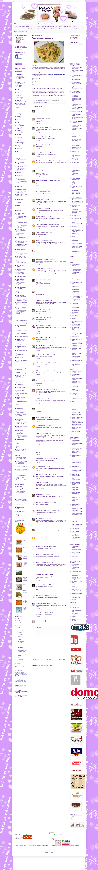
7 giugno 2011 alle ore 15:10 (44, 191)
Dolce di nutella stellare (76, 310)
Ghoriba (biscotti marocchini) (75, 394)
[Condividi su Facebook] (57, 100)
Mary (37, 144)
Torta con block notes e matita (25, 563)
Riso (17, 119)
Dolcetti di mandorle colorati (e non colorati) (76, 125)
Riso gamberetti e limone (21, 510)
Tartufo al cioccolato (76, 234)
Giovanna (38, 378)
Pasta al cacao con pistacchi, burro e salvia (21, 252)
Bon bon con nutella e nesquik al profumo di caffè (76, 86)
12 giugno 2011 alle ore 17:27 (44, 584)
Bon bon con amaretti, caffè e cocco (76, 80)
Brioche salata (19, 369)
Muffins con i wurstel (76, 415)
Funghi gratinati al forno (21, 168)
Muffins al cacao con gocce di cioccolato (76, 407)
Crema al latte (74, 521)
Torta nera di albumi (76, 356)
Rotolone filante (19, 433)
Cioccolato (46, 23)
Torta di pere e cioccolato (77, 346)
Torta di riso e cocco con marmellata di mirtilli (77, 351)
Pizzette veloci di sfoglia (21, 422)
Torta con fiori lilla (75, 486)
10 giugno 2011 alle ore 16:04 (45, 528)
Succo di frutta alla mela (77, 558)
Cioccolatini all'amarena (77, 109)
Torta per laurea (75, 510)
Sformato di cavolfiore (20, 358)
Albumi (17, 89)
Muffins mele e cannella (76, 429)
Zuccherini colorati (75, 162)
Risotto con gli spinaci (21, 278)
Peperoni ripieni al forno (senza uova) (21, 334)
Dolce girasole (75, 312)
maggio (19, 653)
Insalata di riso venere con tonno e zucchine (21, 470)
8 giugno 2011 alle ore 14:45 (51, 389)
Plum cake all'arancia (76, 325)
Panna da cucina (20, 142)
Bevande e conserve (31, 23)
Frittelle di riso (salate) (21, 165)
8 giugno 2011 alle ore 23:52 (46, 466)
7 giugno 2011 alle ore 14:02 (44, 136)
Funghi (17, 140)
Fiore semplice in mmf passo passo (76, 452)
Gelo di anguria (75, 208)
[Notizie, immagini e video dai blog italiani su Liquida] (51, 834)
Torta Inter (74, 460)
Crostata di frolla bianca (76, 299)
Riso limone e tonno (20, 511)
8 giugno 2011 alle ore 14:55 (44, 398)
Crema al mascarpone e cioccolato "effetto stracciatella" (77, 525)
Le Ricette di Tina (39, 362)
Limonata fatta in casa (76, 550)
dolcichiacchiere (39, 259)
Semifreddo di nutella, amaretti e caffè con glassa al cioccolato (77, 230)
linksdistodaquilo (39, 537)
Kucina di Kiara (39, 110)
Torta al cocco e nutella (76, 337)
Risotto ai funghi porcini (21, 274)
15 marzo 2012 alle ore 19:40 (50, 630)
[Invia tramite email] (52, 100)
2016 (18, 618)
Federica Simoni (39, 354)
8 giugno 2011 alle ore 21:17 (50, 449)
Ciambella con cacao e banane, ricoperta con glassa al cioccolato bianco (76, 276)
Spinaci (18, 136)
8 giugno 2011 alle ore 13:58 (46, 378)
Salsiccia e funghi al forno (21, 350)
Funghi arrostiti (19, 166)
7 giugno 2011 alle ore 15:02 (46, 170)
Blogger (51, 852)
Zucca (17, 145)
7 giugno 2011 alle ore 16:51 (46, 240)
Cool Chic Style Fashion (41, 510)
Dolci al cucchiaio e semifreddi (49, 26)
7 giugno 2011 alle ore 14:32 (46, 152)
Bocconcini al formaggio (21, 368)
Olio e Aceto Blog (39, 337)
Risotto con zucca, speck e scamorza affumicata (21, 299)
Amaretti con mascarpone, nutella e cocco (77, 68)
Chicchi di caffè (75, 386)
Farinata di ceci (19, 384)
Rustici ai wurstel (20, 192)
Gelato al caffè (75, 258)
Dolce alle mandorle (76, 307)
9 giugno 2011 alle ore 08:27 (46, 482)
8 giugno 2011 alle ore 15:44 (47, 408)
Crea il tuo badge (18, 58)
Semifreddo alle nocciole (77, 227)
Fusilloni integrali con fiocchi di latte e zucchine (21, 227)
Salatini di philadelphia (21, 439)
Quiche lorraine (19, 430)
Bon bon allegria (75, 78)
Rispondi (38, 113)
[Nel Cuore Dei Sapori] (16, 57)
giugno (19, 639)
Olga (37, 118)
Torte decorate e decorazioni (21, 31)
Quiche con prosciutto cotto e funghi (20, 348)
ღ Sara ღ (38, 232)
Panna (17, 117)
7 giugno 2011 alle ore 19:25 (45, 279)
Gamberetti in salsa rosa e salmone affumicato (21, 170)
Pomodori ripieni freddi (21, 191)
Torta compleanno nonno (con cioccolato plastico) (77, 469)
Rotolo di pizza (19, 432)
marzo (19, 657)
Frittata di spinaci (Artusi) (21, 323)
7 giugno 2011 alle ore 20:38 (46, 300)
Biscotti (39, 23)
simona (37, 325)
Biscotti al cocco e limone (77, 371)
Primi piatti (46, 28)
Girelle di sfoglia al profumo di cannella (76, 131)
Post (73, 816)
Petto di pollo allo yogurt (21, 337)
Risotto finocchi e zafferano (20, 514)
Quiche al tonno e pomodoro (20, 424)
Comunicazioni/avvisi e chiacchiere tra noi (21, 104)
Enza (37, 584)
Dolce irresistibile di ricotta (77, 201)
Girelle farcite (19, 173)
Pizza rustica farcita (20, 412)
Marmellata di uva (75, 556)
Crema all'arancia (75, 528)
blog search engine (18, 846)
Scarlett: (38, 216)
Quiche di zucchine (20, 429)
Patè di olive (19, 489)
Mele (17, 146)
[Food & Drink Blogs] (74, 845)
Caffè (17, 120)
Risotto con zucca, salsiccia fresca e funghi (21, 296)
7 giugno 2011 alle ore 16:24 (46, 216)
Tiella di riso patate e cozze (25, 601)
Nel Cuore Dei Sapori (19, 54)
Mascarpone (19, 125)
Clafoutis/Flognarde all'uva (77, 285)
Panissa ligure (19, 186)
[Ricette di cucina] (27, 839)
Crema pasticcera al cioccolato (76, 538)
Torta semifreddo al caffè (77, 251)
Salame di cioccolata (76, 226)
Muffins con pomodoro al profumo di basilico (77, 418)
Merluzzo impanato (20, 332)
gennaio (19, 661)
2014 (18, 622)
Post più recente (36, 659)
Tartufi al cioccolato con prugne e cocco (22, 651)
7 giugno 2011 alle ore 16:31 (53, 224)
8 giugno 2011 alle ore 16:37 (46, 425)
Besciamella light (20, 488)
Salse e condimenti (63, 28)
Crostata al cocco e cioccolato (76, 292)
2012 (18, 625)
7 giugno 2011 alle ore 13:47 (44, 118)
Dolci (39, 26)
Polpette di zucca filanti (21, 346)
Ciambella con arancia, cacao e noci (76, 273)
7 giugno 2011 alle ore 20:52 (44, 309)
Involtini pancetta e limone (21, 330)
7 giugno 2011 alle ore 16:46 (46, 232)
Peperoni (18, 148)
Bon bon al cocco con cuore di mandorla (76, 73)
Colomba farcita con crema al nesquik (76, 179)
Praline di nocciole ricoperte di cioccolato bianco (76, 143)
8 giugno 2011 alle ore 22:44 (51, 458)
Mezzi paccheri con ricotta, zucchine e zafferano (21, 245)
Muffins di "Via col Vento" (77, 420)
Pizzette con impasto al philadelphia (21, 415)
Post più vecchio (62, 659)
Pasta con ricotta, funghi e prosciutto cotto (21, 263)
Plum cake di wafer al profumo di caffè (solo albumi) (25, 550)
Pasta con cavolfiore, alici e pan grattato (21, 254)
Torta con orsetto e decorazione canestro (76, 495)
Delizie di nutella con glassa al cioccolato (25, 579)
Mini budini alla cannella (21, 642)
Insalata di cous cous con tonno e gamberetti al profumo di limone (21, 462)
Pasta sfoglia (19, 143)
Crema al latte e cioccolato (77, 523)
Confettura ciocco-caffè (76, 549)
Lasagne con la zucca (21, 235)
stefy (37, 518)
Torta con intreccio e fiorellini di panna (76, 493)
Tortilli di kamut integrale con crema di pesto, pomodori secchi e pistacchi (21, 312)
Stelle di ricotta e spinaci (21, 300)
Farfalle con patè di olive (21, 211)
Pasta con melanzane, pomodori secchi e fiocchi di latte (21, 260)
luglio (19, 637)
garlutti (37, 494)
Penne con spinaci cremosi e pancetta (20, 273)
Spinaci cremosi (19, 199)
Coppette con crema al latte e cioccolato (76, 184)
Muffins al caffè (75, 409)
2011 (18, 627)
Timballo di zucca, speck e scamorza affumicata (21, 361)
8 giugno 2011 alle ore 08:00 (50, 362)
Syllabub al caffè (75, 233)
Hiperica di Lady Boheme (41, 224)
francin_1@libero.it (19, 49)
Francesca (38, 408)
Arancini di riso (19, 319)
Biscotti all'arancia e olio (77, 372)
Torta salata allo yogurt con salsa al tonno (21, 450)
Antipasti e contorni (18, 23)
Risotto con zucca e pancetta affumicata (20, 293)
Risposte (39, 627)
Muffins (74, 26)
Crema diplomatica (75, 534)
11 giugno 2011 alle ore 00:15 (50, 537)
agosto (19, 636)
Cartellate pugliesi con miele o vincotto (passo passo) (76, 99)
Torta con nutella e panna (77, 342)
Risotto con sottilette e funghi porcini (21, 288)
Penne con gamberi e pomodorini (20, 270)
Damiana (38, 170)
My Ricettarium (39, 370)
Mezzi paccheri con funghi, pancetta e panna (22, 242)
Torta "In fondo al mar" (24, 608)
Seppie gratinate (19, 357)
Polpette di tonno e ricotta (21, 344)
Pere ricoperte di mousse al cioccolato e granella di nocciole (77, 221)
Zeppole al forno (75, 158)
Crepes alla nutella (75, 288)
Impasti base (67, 26)
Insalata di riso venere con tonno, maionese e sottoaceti (21, 473)
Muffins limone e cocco (76, 425)
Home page (49, 659)
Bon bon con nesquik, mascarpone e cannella (76, 83)
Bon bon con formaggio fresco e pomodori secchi (21, 160)
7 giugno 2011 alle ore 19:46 (46, 291)
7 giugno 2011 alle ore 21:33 (45, 325)
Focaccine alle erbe (20, 385)
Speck (42, 102)
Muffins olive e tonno (76, 431)
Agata (37, 127)
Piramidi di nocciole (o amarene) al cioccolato (76, 140)
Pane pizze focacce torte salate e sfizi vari (24, 28)
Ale (36, 309)
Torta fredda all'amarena (77, 242)
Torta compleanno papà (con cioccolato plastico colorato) (76, 471)
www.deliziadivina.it (40, 458)
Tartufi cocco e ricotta (76, 149)
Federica (38, 199)
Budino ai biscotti (75, 168)
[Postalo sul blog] (54, 100)
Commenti (74, 818)
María (37, 279)
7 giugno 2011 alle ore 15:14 (46, 199)
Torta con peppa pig (76, 497)
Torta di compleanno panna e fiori (76, 502)
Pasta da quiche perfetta (77, 614)
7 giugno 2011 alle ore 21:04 (45, 317)
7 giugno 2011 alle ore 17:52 (49, 250)
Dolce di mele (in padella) (77, 309)
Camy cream (74, 520)
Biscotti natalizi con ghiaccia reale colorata (76, 382)
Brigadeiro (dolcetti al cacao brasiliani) (76, 96)
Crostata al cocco (75, 289)
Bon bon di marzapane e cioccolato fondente (77, 89)
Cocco (17, 116)
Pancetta (18, 134)
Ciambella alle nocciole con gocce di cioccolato (76, 270)
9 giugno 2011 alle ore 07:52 (50, 474)
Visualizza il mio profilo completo (24, 41)
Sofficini (18, 443)
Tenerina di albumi (75, 336)
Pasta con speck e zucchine (21, 648)
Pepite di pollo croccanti (21, 189)
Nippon (73, 137)
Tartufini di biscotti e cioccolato (76, 153)
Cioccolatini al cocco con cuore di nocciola (77, 108)
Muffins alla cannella (76, 412)
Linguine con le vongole (21, 237)
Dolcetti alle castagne (76, 119)
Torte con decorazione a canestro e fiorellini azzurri (25, 587)
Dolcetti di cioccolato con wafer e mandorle (77, 122)
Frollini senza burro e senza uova (76, 391)
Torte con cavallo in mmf (77, 511)
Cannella (18, 127)
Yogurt (17, 130)
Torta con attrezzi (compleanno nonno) (76, 475)
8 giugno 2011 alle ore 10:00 (49, 370)
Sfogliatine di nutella (76, 145)
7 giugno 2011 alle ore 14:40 (55, 160)
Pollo (17, 150)
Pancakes (74, 316)
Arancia (18, 139)
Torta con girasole (75, 489)
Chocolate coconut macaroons (75, 102)
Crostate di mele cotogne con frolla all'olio (77, 305)
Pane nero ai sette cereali (21, 400)
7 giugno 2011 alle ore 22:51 (48, 345)
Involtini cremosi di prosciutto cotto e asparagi (21, 328)
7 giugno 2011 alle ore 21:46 (50, 337)
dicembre (20, 629)
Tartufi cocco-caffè (75, 151)
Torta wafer (74, 363)
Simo (37, 136)
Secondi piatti (74, 28)
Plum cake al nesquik (76, 324)
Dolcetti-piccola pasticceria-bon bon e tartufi (24, 26)
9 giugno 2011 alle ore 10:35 (45, 494)
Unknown (38, 268)
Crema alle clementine (76, 189)
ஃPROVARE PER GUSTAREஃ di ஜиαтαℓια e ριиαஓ (46, 180)
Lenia (37, 528)
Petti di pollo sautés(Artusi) (22, 336)
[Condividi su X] (55, 100)
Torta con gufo (74, 490)
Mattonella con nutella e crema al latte (77, 212)
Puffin (37, 317)
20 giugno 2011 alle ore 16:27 (53, 621)
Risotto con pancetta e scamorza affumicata (21, 280)
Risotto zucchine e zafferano (20, 516)
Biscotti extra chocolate (76, 377)
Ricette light (54, 28)
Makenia (38, 240)
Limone (18, 114)
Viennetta (74, 253)
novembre (20, 630)
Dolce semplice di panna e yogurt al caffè (77, 203)
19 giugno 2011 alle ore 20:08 (46, 612)
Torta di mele (74, 345)
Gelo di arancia (75, 209)
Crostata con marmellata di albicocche (77, 294)
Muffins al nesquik (75, 411)
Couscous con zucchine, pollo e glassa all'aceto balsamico (21, 458)
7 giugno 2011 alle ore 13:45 (49, 110)
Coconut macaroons (76, 113)
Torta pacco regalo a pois (77, 508)
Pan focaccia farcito (20, 395)
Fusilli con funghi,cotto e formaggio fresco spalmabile (21, 217)
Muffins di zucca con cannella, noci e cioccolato (77, 422)
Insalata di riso (19, 465)
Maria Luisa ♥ (39, 345)
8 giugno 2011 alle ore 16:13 (45, 417)
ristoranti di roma (39, 449)
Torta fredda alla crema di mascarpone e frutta (77, 247)
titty (37, 191)
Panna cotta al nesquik (76, 218)
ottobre (19, 632)
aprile (19, 655)
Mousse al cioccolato (76, 215)
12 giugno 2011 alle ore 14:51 (46, 574)
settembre (20, 634)
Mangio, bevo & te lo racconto (42, 160)
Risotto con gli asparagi (21, 276)
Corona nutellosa (75, 286)
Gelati (60, 26)
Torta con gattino (75, 487)
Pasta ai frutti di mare (20, 249)
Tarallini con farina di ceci (21, 447)
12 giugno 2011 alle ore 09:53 (46, 554)
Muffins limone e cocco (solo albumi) (76, 428)
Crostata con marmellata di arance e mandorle (77, 297)
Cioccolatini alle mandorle (77, 111)
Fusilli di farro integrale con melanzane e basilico (21, 225)
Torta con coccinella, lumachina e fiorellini (76, 480)
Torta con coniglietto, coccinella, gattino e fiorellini (76, 483)
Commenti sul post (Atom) (41, 661)
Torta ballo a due (75, 466)
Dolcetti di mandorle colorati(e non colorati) (76, 573)
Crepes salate (19, 210)
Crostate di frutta (75, 190)
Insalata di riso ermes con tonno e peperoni (21, 467)
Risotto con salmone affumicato (20, 283)
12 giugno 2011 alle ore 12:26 (46, 562)
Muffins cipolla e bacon (76, 414)
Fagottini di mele (75, 126)
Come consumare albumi (57, 23)
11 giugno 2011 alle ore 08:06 (50, 546)
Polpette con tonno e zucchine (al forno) (20, 340)
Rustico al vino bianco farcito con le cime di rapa (21, 436)
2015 (18, 620)
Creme (67, 23)
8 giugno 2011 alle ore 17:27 (46, 433)
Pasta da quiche (19, 408)
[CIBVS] (19, 839)
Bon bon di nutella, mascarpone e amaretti (76, 92)
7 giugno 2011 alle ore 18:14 (49, 259)
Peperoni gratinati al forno (21, 188)
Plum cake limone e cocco (77, 587)
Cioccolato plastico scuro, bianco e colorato (77, 449)
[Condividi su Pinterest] (58, 100)
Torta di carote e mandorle (77, 343)
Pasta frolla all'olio (75, 320)
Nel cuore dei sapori (40, 603)
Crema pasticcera (75, 535)
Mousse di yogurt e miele (77, 216)
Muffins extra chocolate (76, 424)
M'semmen (18, 389)
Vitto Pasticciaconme (40, 389)
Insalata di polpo (19, 175)
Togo (73, 401)
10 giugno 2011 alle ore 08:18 (50, 502)
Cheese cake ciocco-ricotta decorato (76, 446)
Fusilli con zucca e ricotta (21, 222)
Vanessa (38, 152)
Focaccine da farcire (20, 387)
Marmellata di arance (76, 552)
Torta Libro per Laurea (76, 462)
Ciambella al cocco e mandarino (76, 265)
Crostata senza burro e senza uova (76, 301)
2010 (18, 663)
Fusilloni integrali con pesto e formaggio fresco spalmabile (21, 230)
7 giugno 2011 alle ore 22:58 (49, 354)
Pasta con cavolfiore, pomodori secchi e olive (21, 257)
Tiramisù (24, 540)
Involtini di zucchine (20, 179)
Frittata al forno (19, 322)
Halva (73, 133)
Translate (81, 38)
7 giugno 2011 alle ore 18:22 (46, 268)
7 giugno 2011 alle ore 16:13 (44, 208)
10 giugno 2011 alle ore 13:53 (45, 518)
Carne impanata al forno (21, 320)
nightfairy (38, 554)
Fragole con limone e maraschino (76, 206)
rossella (37, 291)
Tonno (17, 124)
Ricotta (17, 128)
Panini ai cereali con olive (21, 401)
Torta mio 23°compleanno (77, 507)
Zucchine (45, 102)
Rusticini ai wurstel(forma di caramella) (21, 195)
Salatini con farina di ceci (21, 437)
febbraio (19, 659)
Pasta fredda (19, 268)
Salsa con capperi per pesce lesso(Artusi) (21, 492)
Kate (37, 208)
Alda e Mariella (39, 250)
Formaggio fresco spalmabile (20, 132)
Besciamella (19, 486)
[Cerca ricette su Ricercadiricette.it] (25, 845)
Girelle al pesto (19, 172)
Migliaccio (74, 313)
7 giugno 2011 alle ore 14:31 (44, 144)
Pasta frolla (74, 318)
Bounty (73, 94)
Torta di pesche (75, 240)
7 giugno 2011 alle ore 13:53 (45, 127)
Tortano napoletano (20, 452)
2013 (18, 623)
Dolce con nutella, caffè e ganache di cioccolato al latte (77, 198)
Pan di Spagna (75, 315)
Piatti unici (39, 28)
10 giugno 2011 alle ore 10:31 (53, 510)
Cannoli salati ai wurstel (21, 373)
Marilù (37, 417)
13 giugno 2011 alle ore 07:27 (50, 595)
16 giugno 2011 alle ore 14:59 (53, 603)
